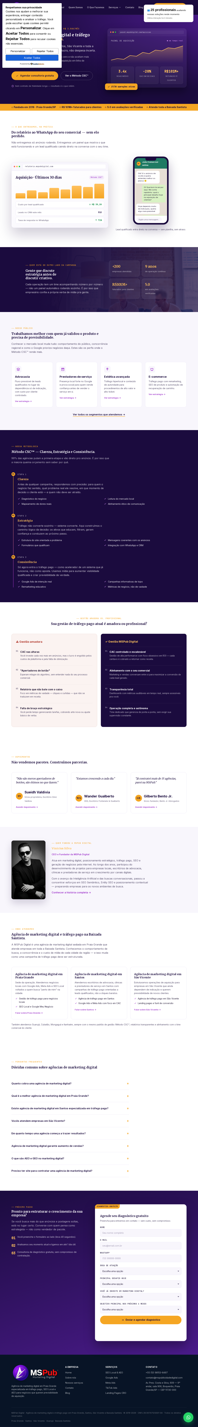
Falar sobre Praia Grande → (29, 1013)
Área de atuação (109, 1265)
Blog (140, 7)
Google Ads (111, 1377)
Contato (129, 7)
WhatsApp (105, 1253)
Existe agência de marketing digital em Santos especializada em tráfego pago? (59, 1108)
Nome (102, 1227)
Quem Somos (76, 7)
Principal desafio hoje (113, 1278)
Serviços (113, 7)
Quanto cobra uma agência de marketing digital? (41, 1083)
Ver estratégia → (23, 401)
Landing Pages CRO (115, 1393)
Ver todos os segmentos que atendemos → (99, 414)
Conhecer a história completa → (71, 892)
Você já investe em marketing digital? (122, 1291)
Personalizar (18, 51)
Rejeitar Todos (45, 51)
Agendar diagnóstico (169, 7)
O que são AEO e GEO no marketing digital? (37, 1158)
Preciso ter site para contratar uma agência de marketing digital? (51, 1170)
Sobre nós (70, 1377)
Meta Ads (110, 1382)
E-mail (103, 1240)
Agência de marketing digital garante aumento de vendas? (47, 1145)
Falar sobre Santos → (85, 1009)
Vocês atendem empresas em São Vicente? (38, 1120)
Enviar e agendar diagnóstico (143, 1319)
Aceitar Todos (32, 57)
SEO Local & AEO (114, 1372)
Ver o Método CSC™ (76, 75)
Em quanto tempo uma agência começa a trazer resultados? (48, 1133)
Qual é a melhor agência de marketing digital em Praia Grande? (50, 1095)
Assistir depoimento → (27, 807)
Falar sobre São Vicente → (147, 1009)
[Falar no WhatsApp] (188, 1417)
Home (68, 1372)
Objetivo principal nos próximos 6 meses (123, 1304)
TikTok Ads (111, 1388)
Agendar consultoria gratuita (37, 75)
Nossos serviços (74, 1382)
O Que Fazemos (95, 7)
